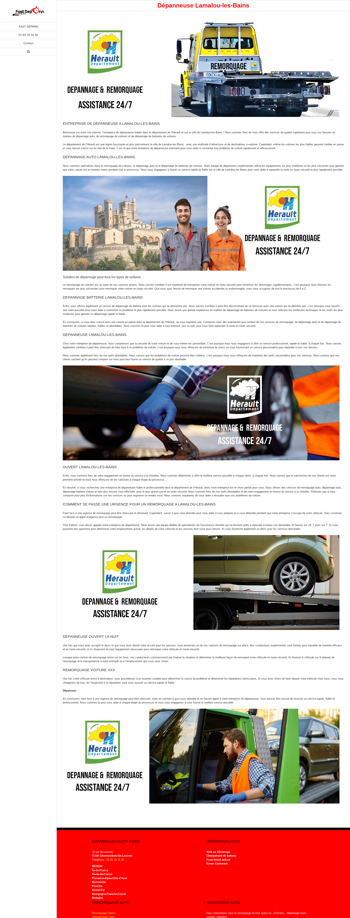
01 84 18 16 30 (115, 859)
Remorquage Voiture (104, 913)
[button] (28, 52)
